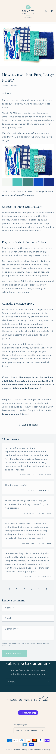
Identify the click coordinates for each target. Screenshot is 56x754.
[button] (3, 11)
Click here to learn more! (27, 388)
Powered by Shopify (42, 749)
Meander (40, 381)
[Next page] (46, 589)
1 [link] (9, 589)
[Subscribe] (48, 682)
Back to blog (30, 424)
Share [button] (8, 93)
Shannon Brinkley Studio (23, 749)
